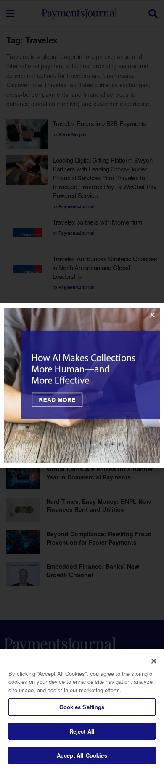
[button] (152, 315)
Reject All (82, 731)
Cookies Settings (81, 707)
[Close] (154, 661)
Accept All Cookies (82, 755)
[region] (82, 710)
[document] (82, 385)
